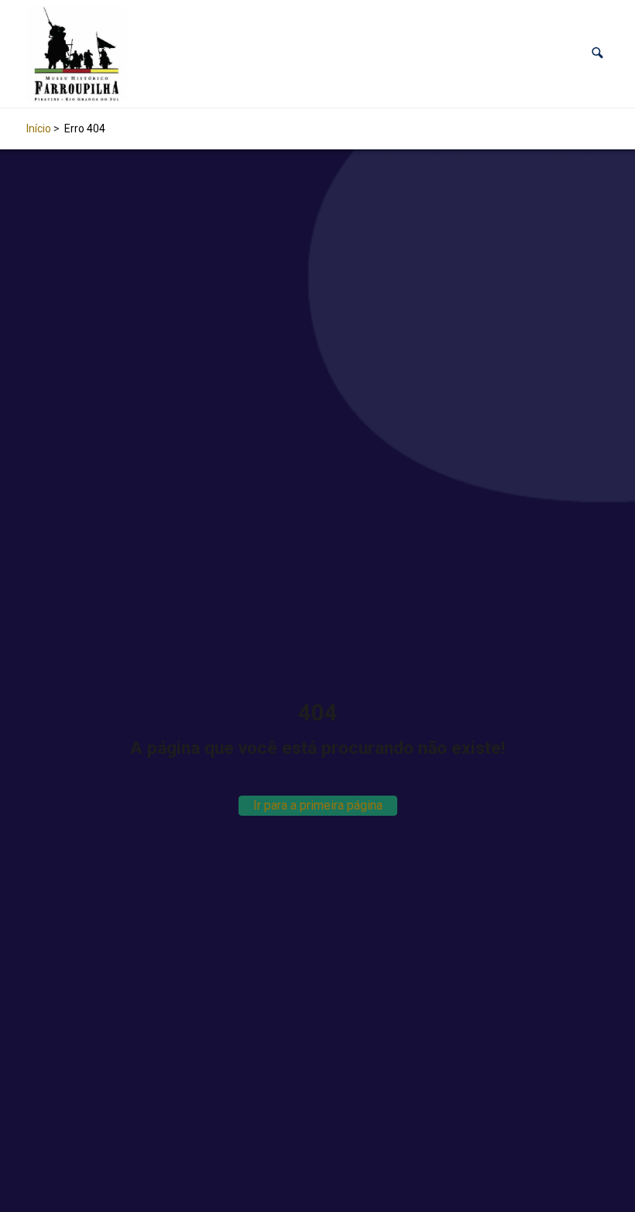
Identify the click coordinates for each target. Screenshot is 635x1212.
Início (38, 128)
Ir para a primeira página (318, 805)
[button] (597, 54)
